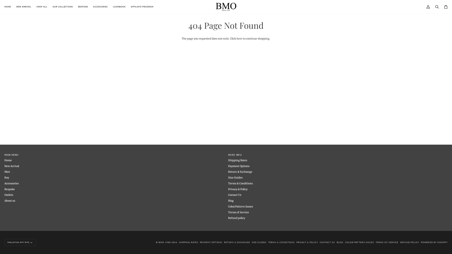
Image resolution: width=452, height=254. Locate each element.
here (239, 38)
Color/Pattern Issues (240, 206)
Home (8, 160)
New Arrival (11, 166)
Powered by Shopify (434, 242)
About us (9, 200)
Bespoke (9, 189)
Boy (6, 177)
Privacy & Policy (238, 189)
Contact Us (234, 194)
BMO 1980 (165, 242)
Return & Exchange (240, 171)
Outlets (8, 194)
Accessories (11, 183)
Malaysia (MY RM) (18, 242)
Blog (231, 200)
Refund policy (236, 218)
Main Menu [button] (11, 155)
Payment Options (238, 166)
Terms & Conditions (240, 183)
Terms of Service (238, 212)
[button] (42, 7)
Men (7, 171)
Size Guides (235, 177)
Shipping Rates (237, 160)
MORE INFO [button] (235, 155)
